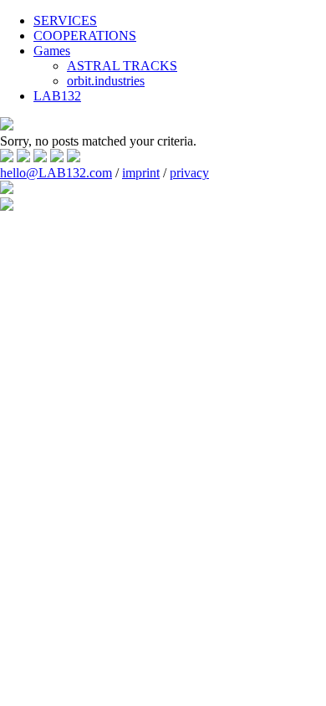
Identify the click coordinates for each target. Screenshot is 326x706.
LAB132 (57, 96)
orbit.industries (106, 81)
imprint (141, 173)
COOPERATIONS (84, 35)
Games (51, 50)
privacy (189, 173)
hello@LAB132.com (56, 173)
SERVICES (65, 20)
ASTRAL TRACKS (122, 66)
